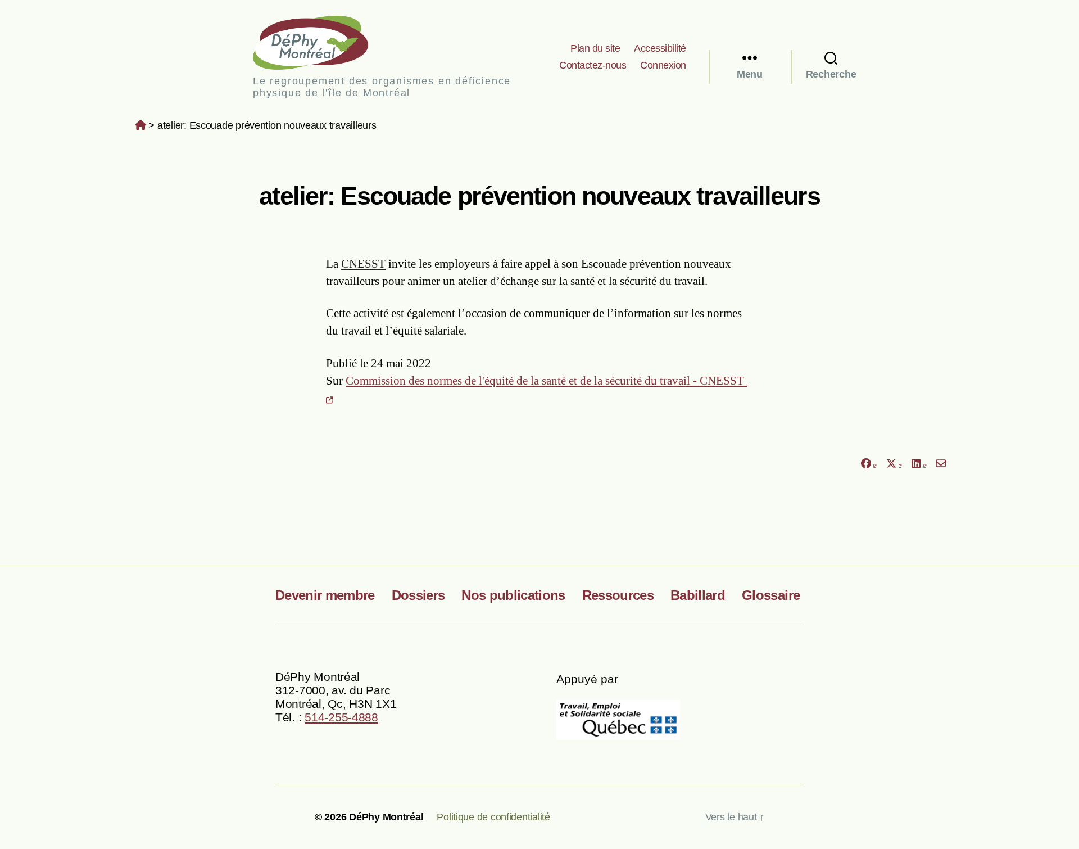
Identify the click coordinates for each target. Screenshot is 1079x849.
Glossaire (771, 595)
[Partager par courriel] (941, 464)
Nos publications (513, 595)
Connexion (663, 65)
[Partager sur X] (894, 464)
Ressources (618, 595)
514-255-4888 (341, 717)
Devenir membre (325, 595)
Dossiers (418, 595)
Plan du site (595, 48)
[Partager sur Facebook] (868, 464)
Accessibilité (660, 48)
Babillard (697, 595)
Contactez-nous (592, 65)
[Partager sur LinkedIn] (919, 464)
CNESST (363, 263)
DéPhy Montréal (320, 42)
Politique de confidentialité (493, 817)
